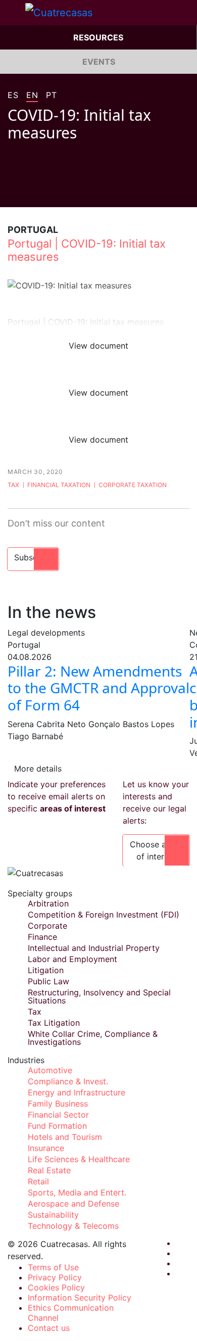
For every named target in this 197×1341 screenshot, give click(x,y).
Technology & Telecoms (73, 1226)
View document (98, 346)
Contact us (49, 1328)
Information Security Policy (79, 1297)
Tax (13, 485)
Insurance (46, 1148)
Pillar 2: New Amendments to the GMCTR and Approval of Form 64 (98, 687)
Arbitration (48, 903)
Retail (38, 1181)
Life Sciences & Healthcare (79, 1159)
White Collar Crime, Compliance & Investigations (93, 1038)
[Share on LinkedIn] (50, 192)
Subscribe (33, 557)
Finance (42, 937)
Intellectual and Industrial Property (94, 948)
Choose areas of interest (156, 850)
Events (98, 62)
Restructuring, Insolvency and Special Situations (99, 996)
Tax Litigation (54, 1023)
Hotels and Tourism (65, 1137)
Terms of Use (53, 1267)
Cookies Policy (56, 1287)
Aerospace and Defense (73, 1204)
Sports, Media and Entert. (77, 1192)
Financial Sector (58, 1115)
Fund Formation (57, 1126)
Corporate (47, 926)
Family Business (58, 1103)
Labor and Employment (72, 959)
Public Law (48, 981)
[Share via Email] (69, 192)
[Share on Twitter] (30, 192)
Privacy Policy (55, 1277)
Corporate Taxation (132, 485)
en (32, 95)
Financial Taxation (58, 485)
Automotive (50, 1070)
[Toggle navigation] (12, 12)
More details (38, 768)
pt (51, 95)
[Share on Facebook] (11, 192)
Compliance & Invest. (68, 1081)
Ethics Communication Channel (71, 1313)
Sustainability (53, 1215)
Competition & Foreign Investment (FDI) (103, 915)
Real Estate (49, 1170)
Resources (98, 37)
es (13, 95)
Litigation (46, 970)
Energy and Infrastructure (76, 1092)
